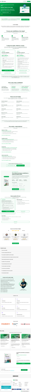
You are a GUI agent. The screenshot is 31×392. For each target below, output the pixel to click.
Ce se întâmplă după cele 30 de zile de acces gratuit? (7, 270)
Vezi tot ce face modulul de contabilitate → (7, 143)
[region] (6, 386)
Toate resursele (20, 383)
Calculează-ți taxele (8, 211)
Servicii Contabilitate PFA (15, 383)
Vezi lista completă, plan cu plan (11, 165)
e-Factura (24, 185)
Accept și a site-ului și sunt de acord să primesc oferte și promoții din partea (23, 361)
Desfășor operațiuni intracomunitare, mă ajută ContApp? (7, 259)
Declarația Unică (20, 185)
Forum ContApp (20, 386)
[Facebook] (13, 376)
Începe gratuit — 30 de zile (25, 19)
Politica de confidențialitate (26, 360)
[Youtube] (17, 376)
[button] (15, 250)
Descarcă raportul (23, 211)
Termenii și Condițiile (21, 360)
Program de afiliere (26, 383)
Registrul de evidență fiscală (15, 185)
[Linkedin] (16, 376)
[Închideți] (11, 382)
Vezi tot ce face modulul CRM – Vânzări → (6, 160)
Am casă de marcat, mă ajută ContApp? (6, 268)
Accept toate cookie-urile (6, 386)
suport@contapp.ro (12, 370)
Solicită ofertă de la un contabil (23, 70)
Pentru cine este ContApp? (4, 250)
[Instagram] (14, 376)
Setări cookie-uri (6, 389)
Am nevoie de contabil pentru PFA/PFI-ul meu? (6, 252)
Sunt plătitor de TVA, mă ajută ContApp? (6, 261)
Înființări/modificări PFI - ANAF (15, 385)
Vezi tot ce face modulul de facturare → (6, 135)
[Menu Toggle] (0, 1)
